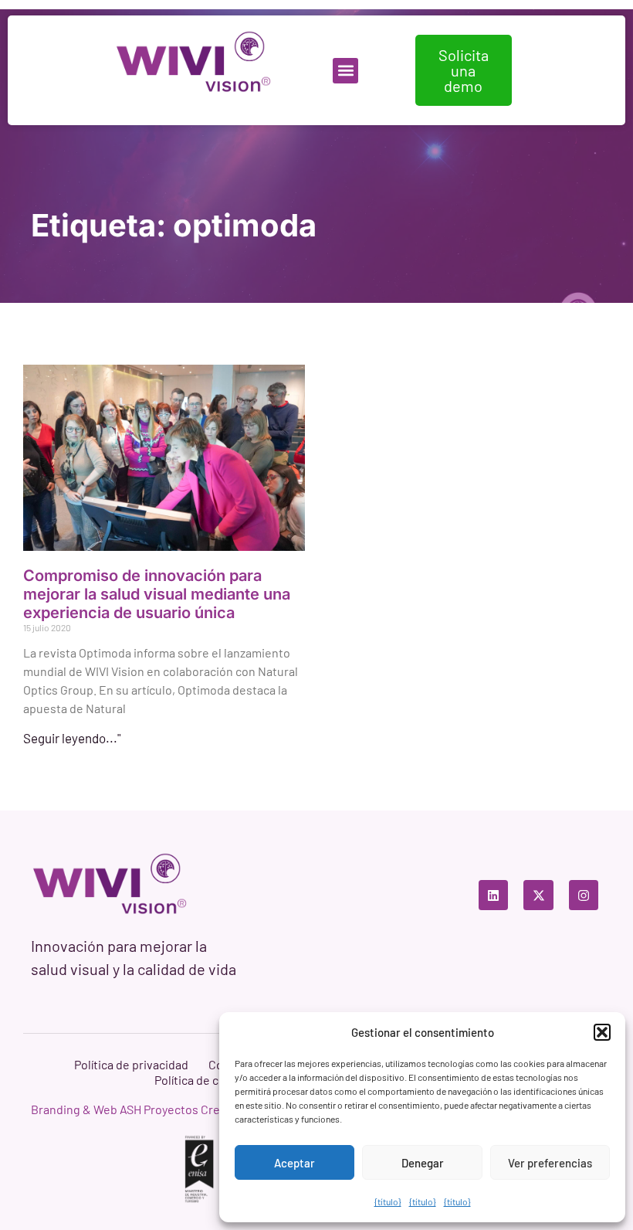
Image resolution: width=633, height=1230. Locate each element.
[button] (602, 1032)
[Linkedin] (493, 894)
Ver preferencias (550, 1163)
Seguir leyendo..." (71, 738)
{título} (387, 1201)
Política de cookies (204, 1079)
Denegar (422, 1163)
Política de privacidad (131, 1064)
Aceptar (294, 1163)
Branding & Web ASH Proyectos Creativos (142, 1109)
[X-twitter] (538, 894)
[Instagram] (583, 894)
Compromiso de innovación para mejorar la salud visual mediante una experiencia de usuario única (156, 594)
